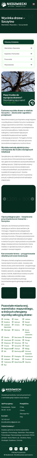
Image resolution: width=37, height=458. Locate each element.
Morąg (27, 340)
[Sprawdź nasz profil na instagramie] (16, 448)
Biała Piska (18, 362)
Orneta (17, 325)
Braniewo (7, 356)
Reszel (27, 322)
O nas (22, 407)
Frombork (28, 359)
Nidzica (17, 330)
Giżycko (28, 362)
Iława (16, 319)
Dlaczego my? (24, 414)
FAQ (21, 417)
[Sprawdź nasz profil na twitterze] (21, 448)
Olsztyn (17, 349)
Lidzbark (7, 359)
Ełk (5, 351)
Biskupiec (28, 337)
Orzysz (6, 346)
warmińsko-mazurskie (9, 25)
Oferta (22, 410)
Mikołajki (7, 330)
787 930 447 (9, 102)
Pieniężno (18, 356)
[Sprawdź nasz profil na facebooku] (10, 448)
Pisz (26, 343)
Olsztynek (7, 340)
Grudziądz (4, 440)
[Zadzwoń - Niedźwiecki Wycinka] (32, 103)
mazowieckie (9, 65)
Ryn (5, 365)
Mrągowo (28, 325)
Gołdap (6, 319)
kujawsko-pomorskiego (9, 432)
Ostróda (17, 340)
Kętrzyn (17, 322)
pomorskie (8, 59)
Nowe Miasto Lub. (14, 438)
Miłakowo (7, 343)
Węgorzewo (8, 349)
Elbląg (27, 349)
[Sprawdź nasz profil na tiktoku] (26, 448)
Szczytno (18, 346)
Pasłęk (17, 359)
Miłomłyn (18, 343)
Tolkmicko (7, 362)
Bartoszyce (19, 351)
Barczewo (18, 337)
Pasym (27, 346)
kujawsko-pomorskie (11, 54)
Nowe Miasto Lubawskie (28, 332)
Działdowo (29, 356)
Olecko (6, 337)
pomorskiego (5, 435)
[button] (33, 4)
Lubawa (27, 319)
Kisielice (7, 322)
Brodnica (23, 438)
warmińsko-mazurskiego (26, 432)
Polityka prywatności (18, 452)
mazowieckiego (16, 435)
